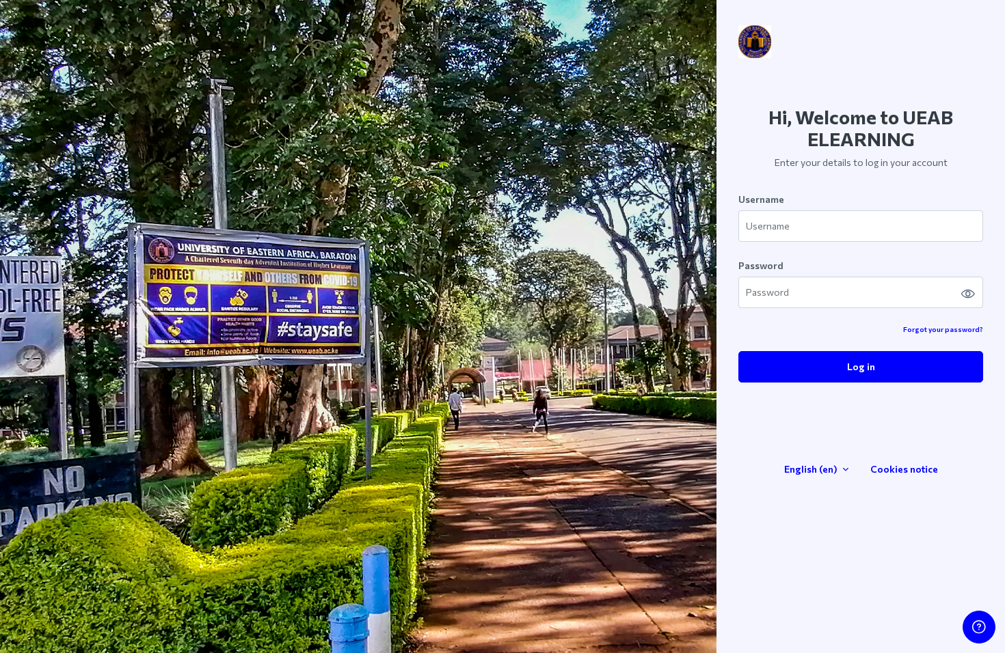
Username (761, 199)
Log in (861, 366)
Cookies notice (904, 469)
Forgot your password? (943, 329)
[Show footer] (979, 627)
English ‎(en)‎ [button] (812, 469)
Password (760, 265)
